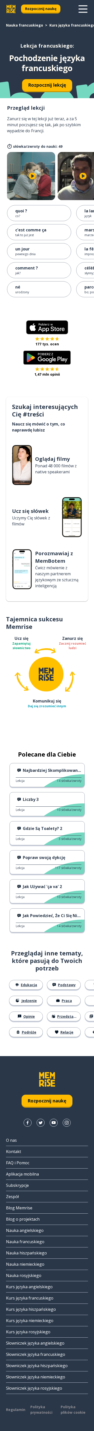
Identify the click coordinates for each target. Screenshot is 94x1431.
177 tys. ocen (47, 344)
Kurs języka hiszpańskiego (31, 1309)
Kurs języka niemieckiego (29, 1320)
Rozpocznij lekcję (47, 85)
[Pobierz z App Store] (47, 327)
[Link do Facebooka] (28, 1123)
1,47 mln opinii (47, 374)
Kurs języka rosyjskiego (28, 1332)
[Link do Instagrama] (67, 1123)
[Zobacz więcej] (83, 9)
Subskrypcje (17, 1185)
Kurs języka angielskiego (29, 1287)
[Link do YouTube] (54, 1123)
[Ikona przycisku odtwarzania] (32, 176)
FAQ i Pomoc (17, 1163)
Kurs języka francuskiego (29, 1298)
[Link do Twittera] (41, 1123)
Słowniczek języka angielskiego (35, 1343)
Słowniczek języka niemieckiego (35, 1377)
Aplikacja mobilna (22, 1174)
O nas (11, 1140)
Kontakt (13, 1151)
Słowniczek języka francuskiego (35, 1354)
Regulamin (15, 1409)
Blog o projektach (23, 1219)
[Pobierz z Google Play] (47, 358)
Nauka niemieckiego (25, 1264)
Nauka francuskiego (24, 25)
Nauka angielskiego (25, 1230)
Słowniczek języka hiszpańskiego (37, 1365)
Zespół (12, 1196)
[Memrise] (11, 9)
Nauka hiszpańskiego (26, 1253)
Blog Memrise (19, 1208)
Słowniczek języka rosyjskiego (34, 1388)
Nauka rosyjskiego (23, 1275)
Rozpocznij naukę (40, 8)
